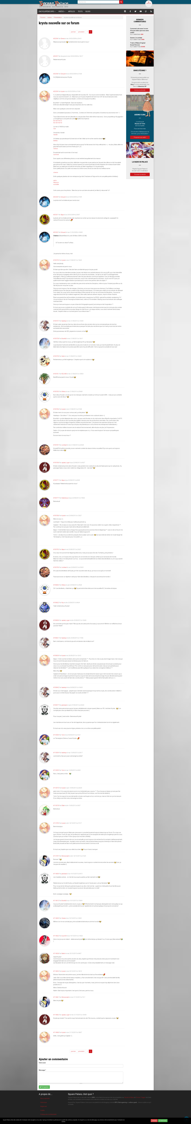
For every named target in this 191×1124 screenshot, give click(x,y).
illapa (62, 214)
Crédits (42, 1110)
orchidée (56, 184)
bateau (55, 140)
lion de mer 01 (57, 120)
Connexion (148, 3)
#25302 (55, 232)
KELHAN (64, 374)
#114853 (56, 971)
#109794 (56, 567)
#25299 (55, 91)
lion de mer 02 (57, 122)
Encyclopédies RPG (46, 11)
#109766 (56, 409)
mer (54, 128)
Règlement (43, 1106)
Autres (50, 17)
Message (42, 1070)
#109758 (56, 338)
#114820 (56, 918)
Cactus (55, 148)
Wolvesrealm (65, 856)
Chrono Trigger (140, 1097)
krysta (62, 91)
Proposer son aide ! (140, 137)
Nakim (63, 953)
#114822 (56, 936)
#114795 (56, 823)
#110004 (56, 752)
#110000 (56, 735)
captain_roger (65, 462)
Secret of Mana (129, 1097)
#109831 (56, 638)
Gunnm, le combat (136, 38)
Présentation (58, 17)
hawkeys (64, 321)
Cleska (63, 918)
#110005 (56, 770)
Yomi (63, 735)
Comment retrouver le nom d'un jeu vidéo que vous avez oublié (139, 30)
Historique (43, 1102)
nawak (55, 134)
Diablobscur (65, 498)
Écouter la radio (139, 174)
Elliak (63, 805)
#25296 (55, 38)
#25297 (55, 56)
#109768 (56, 462)
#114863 (56, 1015)
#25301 (55, 214)
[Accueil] (57, 4)
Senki (63, 356)
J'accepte (154, 1120)
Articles (71, 11)
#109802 (56, 585)
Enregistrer (45, 1087)
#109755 (56, 260)
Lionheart (64, 445)
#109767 (56, 445)
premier (73, 32)
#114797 (56, 856)
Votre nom (42, 1063)
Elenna (63, 38)
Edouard (63, 74)
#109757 (56, 321)
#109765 (56, 391)
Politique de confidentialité (48, 1114)
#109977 (56, 705)
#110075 (56, 788)
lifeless (63, 391)
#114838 (56, 953)
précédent (81, 32)
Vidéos (61, 11)
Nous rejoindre (45, 1098)
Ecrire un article (139, 90)
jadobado (64, 705)
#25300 (55, 197)
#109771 (56, 480)
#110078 (56, 805)
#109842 (56, 687)
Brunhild (63, 338)
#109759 (56, 356)
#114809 (56, 873)
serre (55, 180)
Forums (42, 17)
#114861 (56, 997)
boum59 (64, 936)
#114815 (56, 900)
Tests (80, 11)
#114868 (56, 1032)
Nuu (62, 602)
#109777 (56, 498)
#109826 (56, 620)
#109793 (56, 549)
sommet (56, 154)
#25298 (55, 74)
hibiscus (56, 182)
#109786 (56, 515)
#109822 (56, 602)
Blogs (88, 11)
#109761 (56, 374)
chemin (55, 172)
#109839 (56, 655)
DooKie (143, 46)
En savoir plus (162, 1120)
